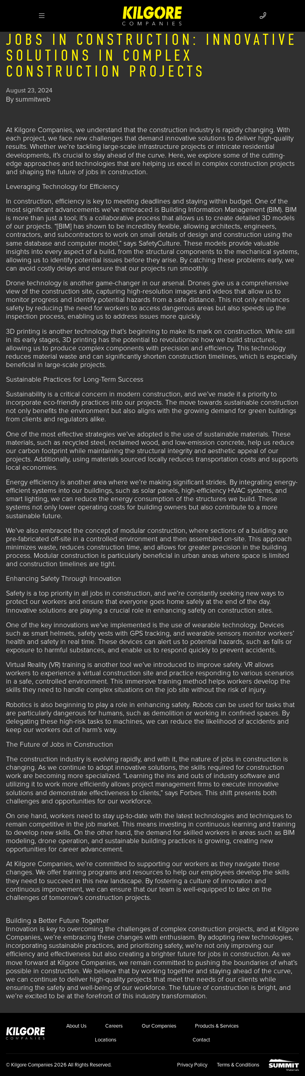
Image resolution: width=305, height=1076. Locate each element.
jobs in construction (116, 172)
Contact (201, 1040)
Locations (105, 1040)
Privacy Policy (192, 1065)
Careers (114, 1026)
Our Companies (159, 1026)
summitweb (32, 99)
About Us (76, 1026)
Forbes (190, 793)
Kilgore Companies (43, 130)
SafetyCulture (159, 243)
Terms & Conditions (238, 1065)
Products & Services (217, 1026)
